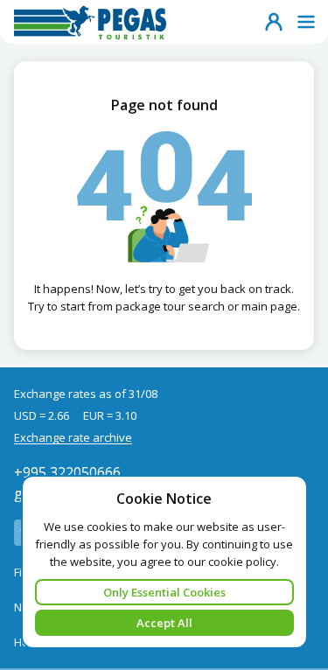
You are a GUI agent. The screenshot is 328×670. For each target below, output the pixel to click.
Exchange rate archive (73, 437)
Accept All (164, 623)
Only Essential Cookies (164, 592)
